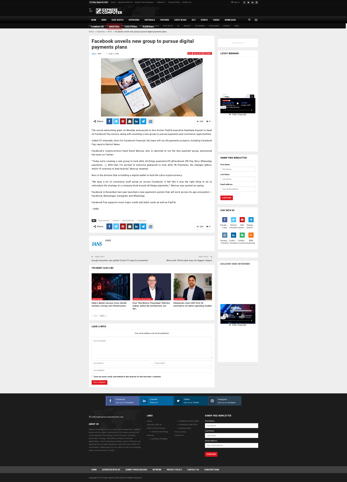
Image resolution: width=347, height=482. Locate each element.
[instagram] (256, 2)
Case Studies (131, 26)
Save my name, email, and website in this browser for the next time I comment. (127, 377)
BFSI (110, 32)
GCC (194, 20)
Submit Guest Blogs (160, 432)
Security (226, 26)
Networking (200, 26)
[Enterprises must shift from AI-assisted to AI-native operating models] (193, 286)
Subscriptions (211, 469)
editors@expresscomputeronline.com (107, 417)
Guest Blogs (180, 20)
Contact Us (186, 2)
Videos (216, 20)
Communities (97, 26)
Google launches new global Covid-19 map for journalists (119, 260)
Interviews (134, 20)
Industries (114, 26)
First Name (225, 165)
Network (160, 2)
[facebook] (244, 2)
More (236, 26)
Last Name (224, 174)
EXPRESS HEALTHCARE (189, 421)
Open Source (214, 26)
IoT (178, 26)
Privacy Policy (174, 2)
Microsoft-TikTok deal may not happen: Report (189, 260)
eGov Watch (117, 20)
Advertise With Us (125, 2)
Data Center (168, 26)
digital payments (104, 220)
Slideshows (148, 26)
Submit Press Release (144, 2)
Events (204, 20)
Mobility (187, 26)
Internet (207, 53)
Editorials (150, 20)
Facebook (116, 220)
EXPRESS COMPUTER (188, 425)
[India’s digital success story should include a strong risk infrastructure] (111, 286)
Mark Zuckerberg (128, 220)
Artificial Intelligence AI (143, 299)
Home (113, 2)
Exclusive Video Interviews (235, 264)
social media (141, 220)
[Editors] (90, 417)
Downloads (230, 20)
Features (164, 20)
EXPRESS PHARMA (159, 439)
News (104, 20)
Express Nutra (185, 428)
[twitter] (248, 2)
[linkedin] (252, 2)
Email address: (226, 184)
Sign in (236, 2)
